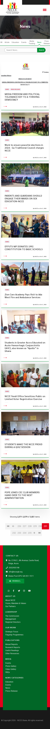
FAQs (7, 672)
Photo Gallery (10, 666)
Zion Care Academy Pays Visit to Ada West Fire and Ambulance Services (23, 296)
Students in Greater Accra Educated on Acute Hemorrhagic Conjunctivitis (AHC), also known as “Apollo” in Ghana (25, 346)
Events (23, 42)
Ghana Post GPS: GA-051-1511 (21, 576)
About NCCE (10, 600)
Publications (12, 640)
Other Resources (12, 653)
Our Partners (10, 606)
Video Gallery (10, 669)
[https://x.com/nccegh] (18, 590)
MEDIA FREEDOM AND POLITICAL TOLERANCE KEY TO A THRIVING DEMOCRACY (22, 97)
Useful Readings (12, 650)
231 (45, 526)
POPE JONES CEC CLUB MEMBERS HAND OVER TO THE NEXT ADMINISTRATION (22, 495)
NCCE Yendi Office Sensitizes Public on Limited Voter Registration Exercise (25, 397)
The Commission (12, 616)
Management (10, 619)
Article (7, 42)
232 (14, 533)
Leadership (11, 612)
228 (29, 526)
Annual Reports (11, 644)
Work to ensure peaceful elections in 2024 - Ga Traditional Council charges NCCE (24, 147)
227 (24, 526)
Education (15, 42)
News (39, 42)
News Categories (14, 678)
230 (40, 526)
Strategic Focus (11, 632)
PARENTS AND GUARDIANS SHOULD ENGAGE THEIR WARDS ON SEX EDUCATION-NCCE (23, 198)
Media (8, 659)
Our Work (10, 627)
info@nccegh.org (15, 572)
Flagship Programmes (14, 635)
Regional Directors (12, 622)
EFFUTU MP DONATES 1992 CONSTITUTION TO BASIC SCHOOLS (24, 248)
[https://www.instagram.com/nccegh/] (23, 590)
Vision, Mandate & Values (15, 603)
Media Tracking (32, 42)
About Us (10, 596)
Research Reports (12, 647)
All (1, 42)
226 (19, 526)
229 (35, 526)
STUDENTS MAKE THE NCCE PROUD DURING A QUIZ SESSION (23, 446)
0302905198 (14, 568)
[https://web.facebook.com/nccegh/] (13, 590)
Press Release (47, 42)
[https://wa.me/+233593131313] (8, 590)
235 (29, 533)
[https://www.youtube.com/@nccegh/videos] (28, 590)
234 (24, 533)
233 (19, 533)
